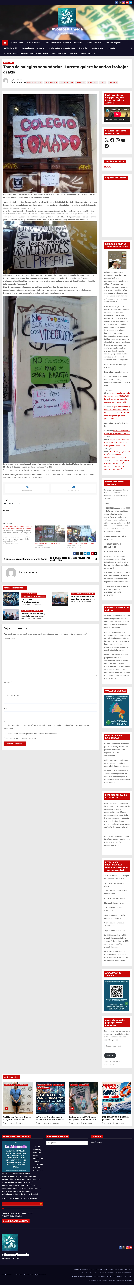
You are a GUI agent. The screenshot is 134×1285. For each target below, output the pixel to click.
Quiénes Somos (17, 43)
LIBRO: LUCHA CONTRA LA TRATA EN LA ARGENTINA (63, 43)
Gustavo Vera (97, 48)
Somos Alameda (8, 63)
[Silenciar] (124, 119)
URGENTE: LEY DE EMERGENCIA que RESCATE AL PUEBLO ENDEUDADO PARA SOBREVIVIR (115, 1119)
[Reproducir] (107, 119)
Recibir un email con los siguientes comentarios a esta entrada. (31, 733)
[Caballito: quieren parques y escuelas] (81, 533)
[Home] (5, 42)
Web (6, 709)
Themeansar (41, 1275)
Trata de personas (94, 43)
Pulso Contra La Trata (29, 593)
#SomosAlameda (67, 29)
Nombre (8, 682)
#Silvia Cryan (112, 82)
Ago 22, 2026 (10, 1123)
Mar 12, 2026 (26, 619)
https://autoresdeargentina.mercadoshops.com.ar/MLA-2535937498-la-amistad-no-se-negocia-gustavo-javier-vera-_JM (117, 412)
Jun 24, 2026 (75, 602)
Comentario (9, 639)
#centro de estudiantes (34, 82)
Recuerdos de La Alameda (122, 1280)
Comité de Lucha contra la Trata (61, 48)
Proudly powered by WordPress (13, 1275)
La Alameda (17, 80)
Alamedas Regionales (114, 43)
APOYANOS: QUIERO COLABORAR (64, 53)
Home (76, 1269)
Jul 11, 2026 (108, 1123)
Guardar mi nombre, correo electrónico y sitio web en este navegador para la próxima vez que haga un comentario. (46, 726)
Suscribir (110, 1055)
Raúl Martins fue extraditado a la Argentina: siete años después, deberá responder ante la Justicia (17, 1121)
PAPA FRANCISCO (33, 43)
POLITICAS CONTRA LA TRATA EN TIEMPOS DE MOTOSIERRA (26, 53)
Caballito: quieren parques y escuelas (80, 543)
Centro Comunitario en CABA (114, 1269)
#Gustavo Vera (81, 82)
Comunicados (26, 610)
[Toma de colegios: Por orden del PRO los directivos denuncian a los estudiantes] (19, 534)
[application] (117, 114)
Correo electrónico (12, 695)
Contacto (111, 48)
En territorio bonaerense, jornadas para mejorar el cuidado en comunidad (83, 599)
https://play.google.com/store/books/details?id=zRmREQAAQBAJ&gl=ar (117, 454)
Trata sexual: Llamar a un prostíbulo (48, 543)
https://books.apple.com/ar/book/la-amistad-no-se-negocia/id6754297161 (116, 442)
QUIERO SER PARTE (88, 53)
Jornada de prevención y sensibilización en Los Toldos (33, 616)
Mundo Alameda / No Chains (33, 48)
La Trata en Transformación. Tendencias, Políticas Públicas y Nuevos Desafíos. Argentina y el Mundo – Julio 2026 (50, 1121)
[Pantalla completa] (127, 119)
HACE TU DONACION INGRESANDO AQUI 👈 (22, 1204)
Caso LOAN (74, 1085)
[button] (131, 48)
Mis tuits (107, 167)
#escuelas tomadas (66, 82)
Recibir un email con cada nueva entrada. (22, 738)
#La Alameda (92, 82)
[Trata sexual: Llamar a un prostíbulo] (50, 533)
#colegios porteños (50, 82)
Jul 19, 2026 (75, 1123)
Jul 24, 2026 (26, 605)
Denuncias (83, 48)
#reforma (103, 82)
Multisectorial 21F (10, 48)
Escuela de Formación (89, 1273)
